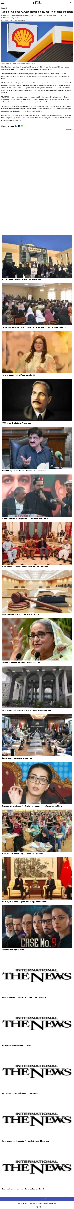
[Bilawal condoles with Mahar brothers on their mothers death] (37, 543)
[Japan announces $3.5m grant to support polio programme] (37, 974)
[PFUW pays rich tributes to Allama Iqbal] (37, 400)
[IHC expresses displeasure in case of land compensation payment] (37, 687)
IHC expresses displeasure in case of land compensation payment (26, 710)
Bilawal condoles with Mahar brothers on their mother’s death (25, 567)
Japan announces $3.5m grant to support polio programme (24, 997)
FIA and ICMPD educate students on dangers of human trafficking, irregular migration (34, 327)
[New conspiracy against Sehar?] (37, 926)
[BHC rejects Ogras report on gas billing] (37, 1022)
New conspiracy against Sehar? (13, 950)
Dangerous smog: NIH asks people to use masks (20, 1093)
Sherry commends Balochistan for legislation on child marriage (25, 1141)
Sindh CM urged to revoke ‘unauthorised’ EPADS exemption (24, 471)
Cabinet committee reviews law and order (17, 758)
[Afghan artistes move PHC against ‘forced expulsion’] (37, 256)
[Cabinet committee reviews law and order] (37, 735)
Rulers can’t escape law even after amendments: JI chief (23, 1189)
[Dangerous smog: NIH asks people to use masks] (37, 1070)
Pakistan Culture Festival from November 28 (18, 375)
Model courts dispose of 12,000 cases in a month (20, 614)
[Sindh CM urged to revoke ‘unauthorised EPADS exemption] (37, 448)
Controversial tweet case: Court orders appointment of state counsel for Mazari (32, 806)
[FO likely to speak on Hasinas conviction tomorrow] (37, 639)
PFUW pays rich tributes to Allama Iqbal (16, 423)
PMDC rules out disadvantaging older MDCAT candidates (23, 854)
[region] (37, 145)
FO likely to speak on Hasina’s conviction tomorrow (21, 662)
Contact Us (30, 1199)
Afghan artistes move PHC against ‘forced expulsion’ (21, 279)
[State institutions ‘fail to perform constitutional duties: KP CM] (37, 495)
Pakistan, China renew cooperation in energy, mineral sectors (24, 902)
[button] (16, 126)
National (4, 8)
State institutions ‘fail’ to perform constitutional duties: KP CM (25, 519)
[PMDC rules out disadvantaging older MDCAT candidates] (37, 831)
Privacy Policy (43, 1199)
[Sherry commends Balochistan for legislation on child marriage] (37, 1118)
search (71, 3)
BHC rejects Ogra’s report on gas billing (16, 1045)
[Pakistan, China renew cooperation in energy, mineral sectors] (37, 878)
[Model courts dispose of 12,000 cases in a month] (37, 591)
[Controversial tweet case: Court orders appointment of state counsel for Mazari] (37, 783)
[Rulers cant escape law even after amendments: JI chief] (37, 1166)
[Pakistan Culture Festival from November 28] (37, 352)
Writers (36, 1199)
